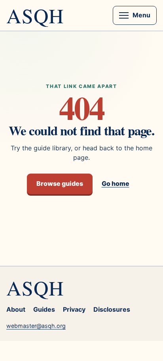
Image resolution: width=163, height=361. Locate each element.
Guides (44, 309)
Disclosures (111, 309)
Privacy (74, 309)
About (15, 309)
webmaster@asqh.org (36, 325)
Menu (141, 15)
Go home (115, 183)
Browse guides (59, 183)
